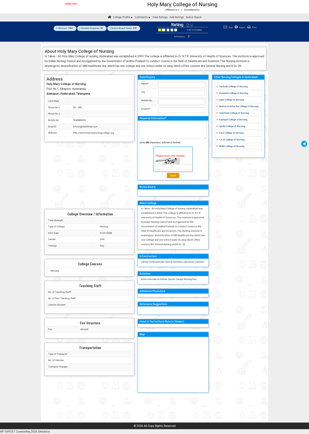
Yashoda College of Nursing (233, 86)
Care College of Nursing (231, 132)
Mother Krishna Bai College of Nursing (238, 106)
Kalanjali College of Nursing (233, 119)
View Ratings (160, 17)
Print (254, 27)
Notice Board (193, 17)
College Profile (121, 17)
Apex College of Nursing (231, 99)
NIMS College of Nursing (231, 146)
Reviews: (183, 36)
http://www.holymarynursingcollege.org (93, 132)
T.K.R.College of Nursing (231, 139)
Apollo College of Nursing (232, 126)
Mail (230, 27)
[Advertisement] (89, 175)
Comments (141, 17)
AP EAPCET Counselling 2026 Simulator (25, 431)
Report (242, 27)
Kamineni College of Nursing (233, 93)
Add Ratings (177, 17)
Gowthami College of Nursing (234, 112)
